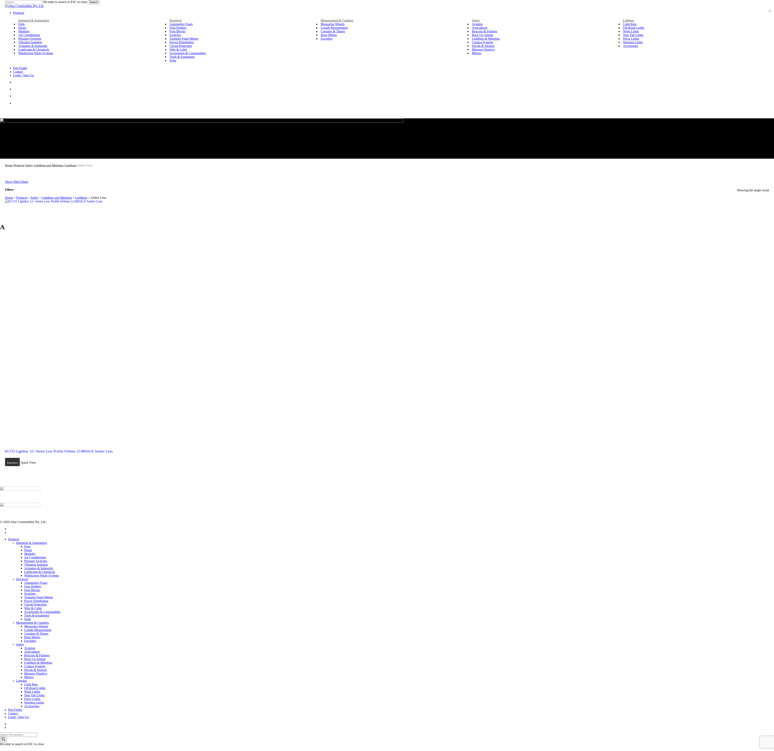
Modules (29, 553)
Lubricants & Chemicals (39, 572)
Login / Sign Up (18, 717)
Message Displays (35, 673)
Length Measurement (37, 630)
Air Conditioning (35, 557)
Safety (29, 165)
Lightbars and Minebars (49, 165)
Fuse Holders (32, 586)
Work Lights (32, 691)
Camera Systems (34, 666)
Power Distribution (36, 601)
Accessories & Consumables (42, 612)
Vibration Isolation (36, 564)
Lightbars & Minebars (38, 662)
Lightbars (70, 165)
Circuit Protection (35, 604)
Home (9, 165)
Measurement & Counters (32, 622)
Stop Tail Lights (34, 695)
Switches (30, 593)
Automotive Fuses (35, 582)
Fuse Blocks (32, 590)
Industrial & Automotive (31, 543)
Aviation (29, 648)
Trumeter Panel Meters (38, 597)
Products (19, 165)
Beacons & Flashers (37, 655)
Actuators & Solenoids (38, 568)
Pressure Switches (35, 561)
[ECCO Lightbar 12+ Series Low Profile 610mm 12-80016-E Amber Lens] (127, 322)
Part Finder (15, 709)
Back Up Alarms (35, 659)
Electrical (22, 579)
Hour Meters (32, 637)
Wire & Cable (33, 608)
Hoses (28, 550)
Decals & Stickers (35, 670)
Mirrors (29, 677)
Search (93, 2)
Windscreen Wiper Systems (41, 575)
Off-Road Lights (34, 688)
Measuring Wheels (36, 626)
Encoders (30, 641)
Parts (27, 546)
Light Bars (31, 684)
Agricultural (32, 651)
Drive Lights (32, 699)
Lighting (21, 680)
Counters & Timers (36, 633)
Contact (13, 713)
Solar (27, 619)
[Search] (3, 739)
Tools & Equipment (36, 615)
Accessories (31, 706)
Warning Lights (34, 702)
